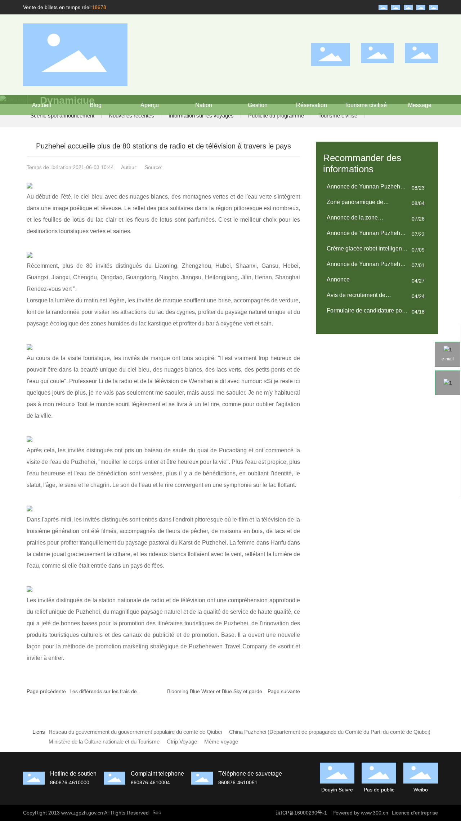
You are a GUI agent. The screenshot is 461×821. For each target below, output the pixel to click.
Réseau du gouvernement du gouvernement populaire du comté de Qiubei (135, 732)
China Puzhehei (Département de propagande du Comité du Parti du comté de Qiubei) (329, 732)
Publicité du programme (276, 115)
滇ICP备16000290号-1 (301, 812)
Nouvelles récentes (131, 115)
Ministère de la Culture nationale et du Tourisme (104, 741)
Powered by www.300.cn (360, 813)
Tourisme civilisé (337, 115)
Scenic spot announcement (62, 115)
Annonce (338, 279)
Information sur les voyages (201, 115)
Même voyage (221, 741)
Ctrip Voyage (182, 741)
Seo (156, 812)
